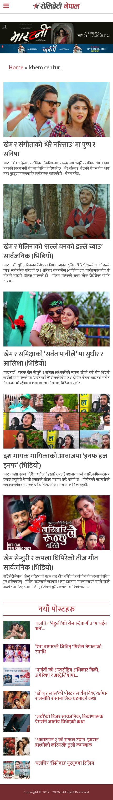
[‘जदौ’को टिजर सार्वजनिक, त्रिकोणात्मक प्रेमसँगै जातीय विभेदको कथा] (19, 723)
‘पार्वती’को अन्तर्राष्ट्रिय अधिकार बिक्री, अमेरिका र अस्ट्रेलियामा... (67, 673)
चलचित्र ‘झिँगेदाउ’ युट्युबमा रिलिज (64, 763)
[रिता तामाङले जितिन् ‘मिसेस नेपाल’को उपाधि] (19, 653)
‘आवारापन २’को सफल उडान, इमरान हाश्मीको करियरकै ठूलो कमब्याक (67, 742)
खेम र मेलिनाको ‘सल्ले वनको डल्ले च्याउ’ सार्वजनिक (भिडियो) (52, 251)
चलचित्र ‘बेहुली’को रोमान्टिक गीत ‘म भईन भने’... (71, 626)
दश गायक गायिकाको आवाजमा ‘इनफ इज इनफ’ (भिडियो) (55, 461)
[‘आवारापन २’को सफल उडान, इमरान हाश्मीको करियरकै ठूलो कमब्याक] (19, 746)
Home (16, 67)
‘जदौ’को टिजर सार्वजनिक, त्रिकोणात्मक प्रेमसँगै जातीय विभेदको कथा (69, 719)
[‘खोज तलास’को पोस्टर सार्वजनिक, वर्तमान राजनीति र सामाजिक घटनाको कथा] (19, 700)
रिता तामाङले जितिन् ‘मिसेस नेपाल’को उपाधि (68, 649)
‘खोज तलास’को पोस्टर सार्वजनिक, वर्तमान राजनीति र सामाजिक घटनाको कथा (72, 696)
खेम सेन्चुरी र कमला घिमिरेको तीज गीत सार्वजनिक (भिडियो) (50, 563)
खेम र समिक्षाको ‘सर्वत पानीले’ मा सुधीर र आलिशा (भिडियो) (53, 359)
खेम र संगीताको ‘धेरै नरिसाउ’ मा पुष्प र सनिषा (49, 149)
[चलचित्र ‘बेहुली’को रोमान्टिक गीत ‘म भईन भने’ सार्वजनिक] (19, 630)
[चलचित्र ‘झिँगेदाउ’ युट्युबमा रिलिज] (19, 770)
